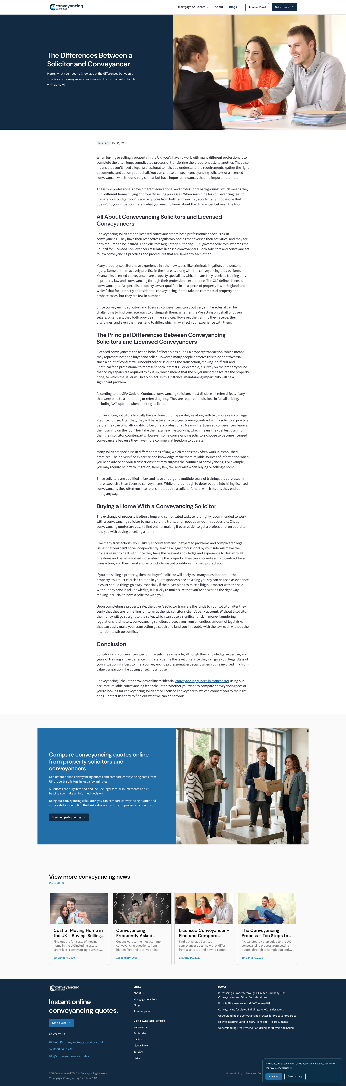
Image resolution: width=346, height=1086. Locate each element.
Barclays (139, 1052)
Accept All (274, 1076)
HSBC (137, 1058)
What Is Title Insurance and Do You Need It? (244, 1003)
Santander (140, 1033)
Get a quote (282, 7)
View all (54, 883)
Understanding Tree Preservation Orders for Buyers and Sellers (256, 1028)
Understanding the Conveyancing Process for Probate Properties (257, 1016)
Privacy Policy (234, 1073)
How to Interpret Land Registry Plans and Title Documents (253, 1022)
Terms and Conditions (258, 1073)
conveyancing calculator (79, 801)
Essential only (295, 1076)
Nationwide (141, 1027)
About (219, 7)
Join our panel (142, 1011)
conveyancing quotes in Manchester (202, 680)
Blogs (233, 7)
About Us (139, 993)
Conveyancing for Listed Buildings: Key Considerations (251, 1010)
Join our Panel (257, 7)
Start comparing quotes (66, 817)
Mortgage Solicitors (191, 7)
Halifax (138, 1039)
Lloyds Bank (141, 1046)
